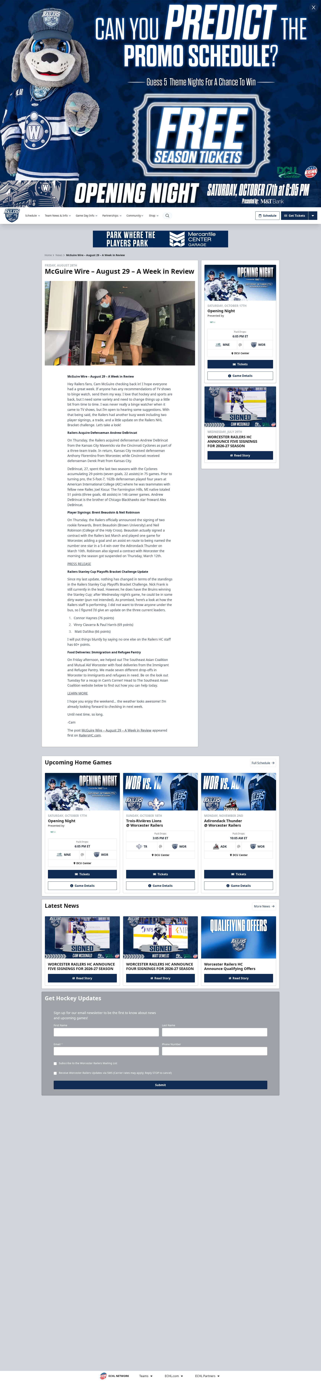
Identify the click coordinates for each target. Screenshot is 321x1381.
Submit (160, 1085)
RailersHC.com (90, 735)
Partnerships (110, 215)
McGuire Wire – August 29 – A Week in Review (116, 730)
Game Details (242, 376)
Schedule (31, 215)
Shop (152, 215)
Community (134, 215)
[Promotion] (160, 194)
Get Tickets (297, 216)
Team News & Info (56, 215)
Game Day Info (85, 215)
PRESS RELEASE (79, 564)
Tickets (242, 364)
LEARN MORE (77, 693)
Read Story (242, 455)
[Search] (167, 215)
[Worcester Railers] (12, 215)
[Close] (313, 7)
